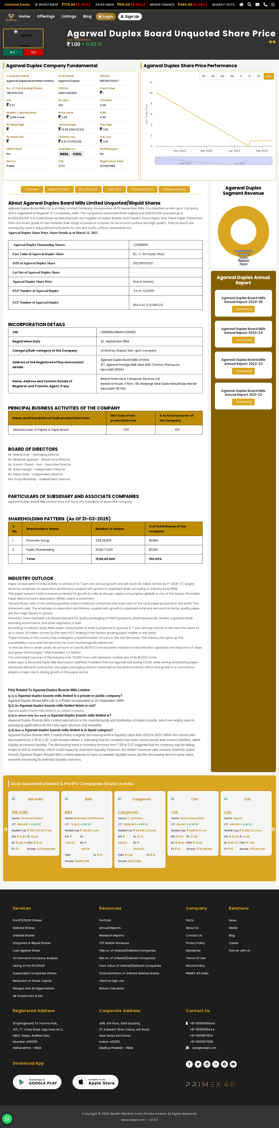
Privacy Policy (195, 943)
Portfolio (105, 920)
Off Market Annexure (114, 943)
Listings (69, 16)
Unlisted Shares (24, 935)
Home (24, 16)
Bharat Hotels (170, 4)
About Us (192, 928)
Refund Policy (195, 966)
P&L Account (88, 189)
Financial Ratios (142, 189)
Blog (87, 16)
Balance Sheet (59, 189)
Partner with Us (239, 951)
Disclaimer (193, 951)
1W (203, 76)
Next (275, 829)
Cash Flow (114, 189)
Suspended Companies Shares (35, 973)
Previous (4, 829)
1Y (241, 76)
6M (232, 76)
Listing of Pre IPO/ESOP (29, 966)
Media (233, 928)
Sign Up (131, 16)
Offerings (46, 16)
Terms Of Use (195, 958)
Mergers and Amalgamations (33, 988)
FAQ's (190, 920)
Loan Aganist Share (26, 951)
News (232, 920)
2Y (249, 76)
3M (222, 76)
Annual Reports (110, 928)
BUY (12, 52)
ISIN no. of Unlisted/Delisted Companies (127, 958)
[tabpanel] (38, 829)
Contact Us (194, 935)
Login (107, 16)
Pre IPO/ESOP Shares (27, 920)
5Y (258, 76)
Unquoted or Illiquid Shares (31, 943)
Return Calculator (111, 988)
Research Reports (111, 935)
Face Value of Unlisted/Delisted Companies (130, 966)
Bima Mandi (230, 4)
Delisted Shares (24, 928)
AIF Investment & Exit (28, 996)
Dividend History (174, 189)
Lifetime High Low (111, 981)
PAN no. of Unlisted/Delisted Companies (127, 951)
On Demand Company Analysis (35, 958)
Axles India (50, 4)
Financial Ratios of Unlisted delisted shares (129, 973)
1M (212, 76)
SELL (34, 52)
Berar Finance (108, 4)
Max (268, 76)
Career (234, 943)
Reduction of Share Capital (32, 981)
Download (243, 309)
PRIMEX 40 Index (197, 973)
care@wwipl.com (203, 1048)
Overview (32, 189)
